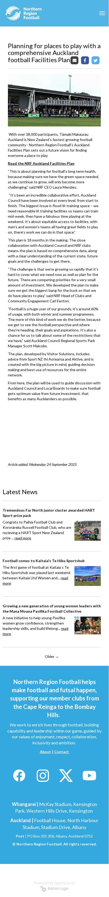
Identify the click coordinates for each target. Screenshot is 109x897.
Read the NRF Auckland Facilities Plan (41, 163)
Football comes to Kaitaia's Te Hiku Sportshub (43, 560)
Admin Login (57, 888)
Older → (52, 656)
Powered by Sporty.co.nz (54, 883)
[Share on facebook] (85, 60)
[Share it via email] (75, 60)
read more (23, 538)
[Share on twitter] (96, 60)
